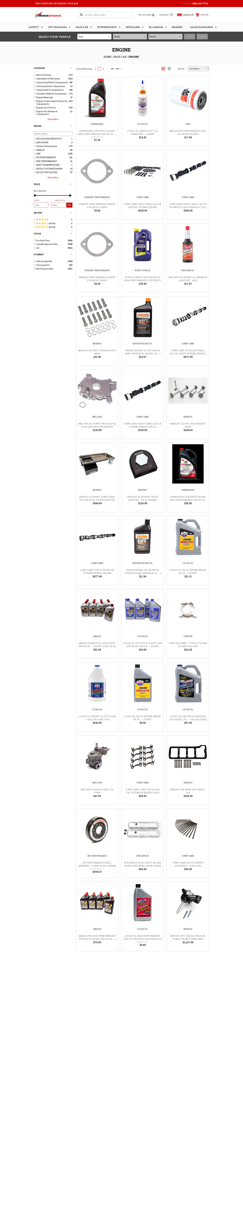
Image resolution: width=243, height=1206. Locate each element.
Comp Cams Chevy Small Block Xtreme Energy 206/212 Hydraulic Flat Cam (143, 426)
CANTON (188, 636)
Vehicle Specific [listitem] (44, 261)
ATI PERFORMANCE (97, 855)
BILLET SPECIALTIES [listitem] (46, 172)
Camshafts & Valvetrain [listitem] (48, 78)
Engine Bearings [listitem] (44, 97)
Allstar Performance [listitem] (46, 146)
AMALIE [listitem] (40, 150)
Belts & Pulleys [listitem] (43, 75)
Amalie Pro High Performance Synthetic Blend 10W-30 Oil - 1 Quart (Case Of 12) (97, 939)
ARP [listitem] (38, 153)
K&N (188, 124)
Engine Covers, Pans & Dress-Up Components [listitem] (52, 102)
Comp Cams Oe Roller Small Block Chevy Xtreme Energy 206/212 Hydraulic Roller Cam (188, 353)
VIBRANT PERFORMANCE (97, 197)
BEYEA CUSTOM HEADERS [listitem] (49, 168)
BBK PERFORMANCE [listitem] (46, 161)
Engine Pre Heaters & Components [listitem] (46, 113)
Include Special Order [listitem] (47, 244)
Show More (53, 119)
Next (117, 69)
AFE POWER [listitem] (42, 142)
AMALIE (97, 636)
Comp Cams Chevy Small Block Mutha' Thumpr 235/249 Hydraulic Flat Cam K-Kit (143, 207)
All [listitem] (37, 248)
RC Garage (156, 27)
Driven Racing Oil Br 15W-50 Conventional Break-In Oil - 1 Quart (142, 573)
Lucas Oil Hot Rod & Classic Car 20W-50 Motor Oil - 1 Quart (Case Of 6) (142, 646)
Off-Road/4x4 (57, 27)
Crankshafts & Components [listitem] (50, 90)
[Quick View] (112, 83)
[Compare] (112, 97)
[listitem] (53, 219)
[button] (184, 14)
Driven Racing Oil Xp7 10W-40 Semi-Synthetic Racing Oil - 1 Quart (142, 353)
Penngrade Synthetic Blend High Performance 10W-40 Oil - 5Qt (188, 499)
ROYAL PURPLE (142, 270)
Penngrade (97, 124)
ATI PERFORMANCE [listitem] (46, 157)
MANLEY (188, 416)
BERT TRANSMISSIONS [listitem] (48, 165)
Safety (34, 27)
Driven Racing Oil (142, 343)
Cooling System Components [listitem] (50, 86)
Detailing (133, 27)
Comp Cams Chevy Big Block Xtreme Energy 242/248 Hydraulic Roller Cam (97, 573)
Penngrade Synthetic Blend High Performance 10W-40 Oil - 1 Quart (97, 134)
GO (69, 205)
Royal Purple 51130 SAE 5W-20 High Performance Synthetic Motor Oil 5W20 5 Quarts (142, 280)
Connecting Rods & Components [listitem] (52, 82)
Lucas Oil (142, 124)
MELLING (97, 416)
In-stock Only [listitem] (43, 240)
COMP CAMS (142, 197)
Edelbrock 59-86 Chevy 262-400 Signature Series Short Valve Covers (142, 865)
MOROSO (97, 343)
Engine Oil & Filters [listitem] (46, 107)
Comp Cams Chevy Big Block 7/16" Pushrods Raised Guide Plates (142, 792)
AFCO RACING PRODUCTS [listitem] (49, 138)
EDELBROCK (142, 855)
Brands (177, 27)
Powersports (107, 27)
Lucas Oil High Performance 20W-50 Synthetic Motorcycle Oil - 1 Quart (142, 939)
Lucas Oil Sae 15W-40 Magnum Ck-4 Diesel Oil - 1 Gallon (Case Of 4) (188, 719)
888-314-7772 (200, 3)
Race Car (82, 27)
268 (112, 69)
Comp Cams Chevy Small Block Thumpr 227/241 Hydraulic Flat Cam (188, 207)
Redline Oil (187, 270)
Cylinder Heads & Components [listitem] (51, 93)
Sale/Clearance (201, 27)
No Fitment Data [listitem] (44, 268)
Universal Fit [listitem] (43, 265)
